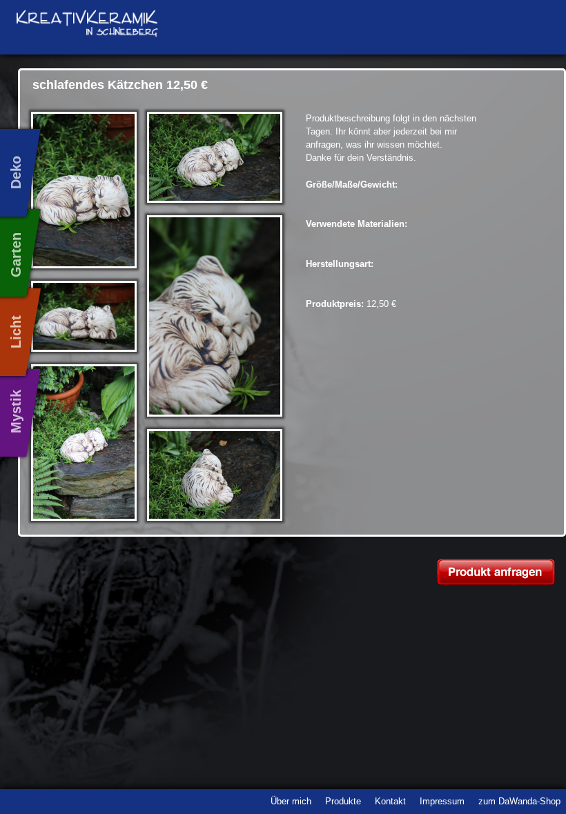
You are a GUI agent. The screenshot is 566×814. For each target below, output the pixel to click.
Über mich (291, 801)
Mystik (15, 411)
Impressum (442, 801)
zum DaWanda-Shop (519, 801)
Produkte (343, 801)
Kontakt (390, 801)
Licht (15, 331)
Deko (15, 171)
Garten (15, 254)
